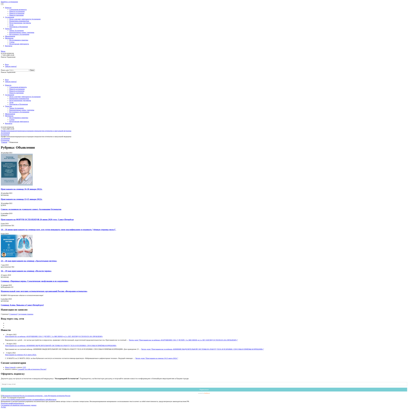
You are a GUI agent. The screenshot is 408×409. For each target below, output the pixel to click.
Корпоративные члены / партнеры (21, 32)
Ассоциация (9, 17)
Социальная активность (18, 9)
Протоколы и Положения (18, 27)
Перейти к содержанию (9, 2)
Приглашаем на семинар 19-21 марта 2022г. (21, 355)
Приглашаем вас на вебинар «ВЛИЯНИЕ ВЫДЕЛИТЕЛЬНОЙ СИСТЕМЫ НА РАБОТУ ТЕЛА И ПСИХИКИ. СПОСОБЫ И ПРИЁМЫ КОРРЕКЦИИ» (61, 345)
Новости (8, 7)
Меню (3, 51)
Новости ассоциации (17, 11)
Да (2, 407)
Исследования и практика (18, 40)
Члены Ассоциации (16, 30)
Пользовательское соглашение (30, 399)
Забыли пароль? (11, 66)
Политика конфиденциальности (12, 403)
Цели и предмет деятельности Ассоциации (25, 19)
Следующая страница (25, 314)
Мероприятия (10, 36)
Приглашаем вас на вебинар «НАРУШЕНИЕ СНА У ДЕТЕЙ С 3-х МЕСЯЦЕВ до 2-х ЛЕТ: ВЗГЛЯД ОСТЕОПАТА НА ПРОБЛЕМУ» (54, 336)
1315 (24, 367)
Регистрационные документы (20, 23)
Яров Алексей (10, 367)
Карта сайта (45, 399)
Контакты (8, 46)
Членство (8, 29)
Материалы (9, 38)
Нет (4, 407)
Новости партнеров (16, 15)
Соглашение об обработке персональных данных (18, 405)
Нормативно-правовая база (19, 21)
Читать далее (183, 340)
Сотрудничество (7, 399)
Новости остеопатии (16, 13)
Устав (11, 25)
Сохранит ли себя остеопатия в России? (31, 369)
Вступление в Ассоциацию (19, 34)
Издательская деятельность (19, 44)
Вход (7, 64)
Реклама (16, 399)
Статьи (11, 42)
